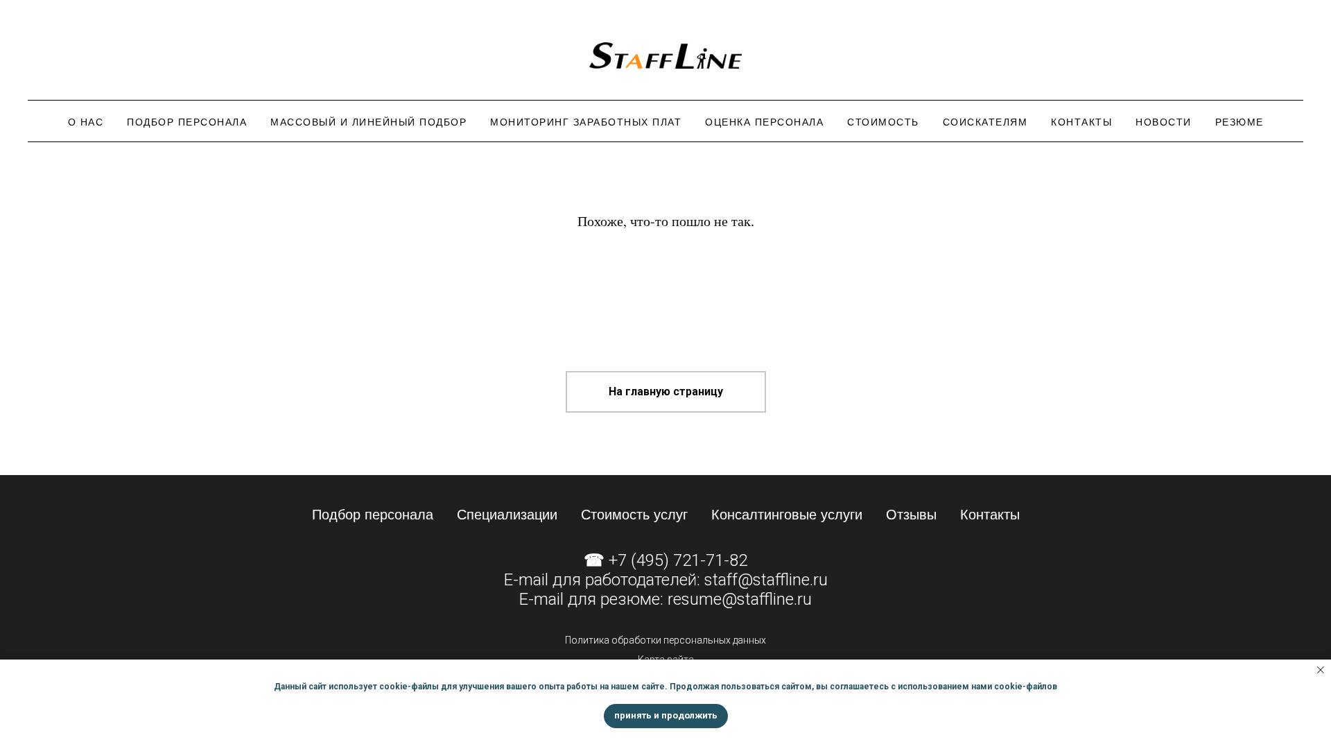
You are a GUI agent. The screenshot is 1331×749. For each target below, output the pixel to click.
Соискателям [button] (985, 122)
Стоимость (883, 122)
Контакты (1081, 122)
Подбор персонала (372, 514)
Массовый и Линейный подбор (368, 122)
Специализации (507, 514)
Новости (1164, 122)
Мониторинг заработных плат (585, 122)
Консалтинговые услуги (786, 514)
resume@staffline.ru (740, 599)
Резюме (1239, 122)
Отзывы (911, 514)
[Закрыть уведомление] (1321, 670)
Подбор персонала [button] (187, 122)
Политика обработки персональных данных (665, 640)
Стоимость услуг (634, 514)
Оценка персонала (764, 122)
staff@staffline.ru (766, 579)
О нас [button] (86, 122)
